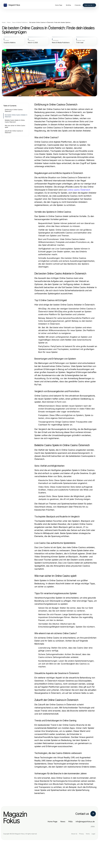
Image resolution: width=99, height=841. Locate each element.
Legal (93, 834)
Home (4, 22)
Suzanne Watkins (9, 42)
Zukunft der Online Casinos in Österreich (14, 131)
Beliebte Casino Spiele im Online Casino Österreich (15, 121)
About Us (74, 834)
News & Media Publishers (20, 22)
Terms (88, 834)
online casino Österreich (78, 190)
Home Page (52, 822)
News (9, 22)
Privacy (81, 834)
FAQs (70, 822)
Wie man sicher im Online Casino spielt (15, 126)
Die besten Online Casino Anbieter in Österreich (16, 115)
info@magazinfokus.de (85, 822)
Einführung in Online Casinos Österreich (14, 110)
